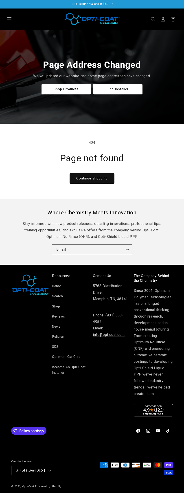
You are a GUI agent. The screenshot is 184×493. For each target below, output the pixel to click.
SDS (55, 346)
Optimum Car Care (66, 357)
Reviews (58, 316)
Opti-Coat (28, 486)
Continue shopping (92, 178)
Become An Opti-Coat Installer (68, 369)
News (56, 326)
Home (56, 286)
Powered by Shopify (48, 486)
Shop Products (66, 89)
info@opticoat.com (109, 335)
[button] (9, 19)
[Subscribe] (127, 249)
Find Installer (118, 89)
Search (57, 296)
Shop (56, 306)
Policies (58, 336)
